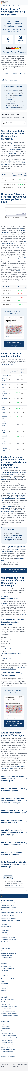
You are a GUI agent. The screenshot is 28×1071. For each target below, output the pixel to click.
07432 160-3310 (6, 658)
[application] (14, 211)
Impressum (16, 1066)
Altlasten (3, 990)
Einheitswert (4, 970)
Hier (7, 106)
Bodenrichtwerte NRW (7, 910)
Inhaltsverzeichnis (9, 80)
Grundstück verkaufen (7, 1002)
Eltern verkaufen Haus (7, 999)
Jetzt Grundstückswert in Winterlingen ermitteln (14, 570)
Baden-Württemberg (12, 5)
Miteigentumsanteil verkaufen (9, 1013)
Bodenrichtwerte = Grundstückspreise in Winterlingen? (13, 811)
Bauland (3, 960)
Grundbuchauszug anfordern (9, 939)
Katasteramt (4, 983)
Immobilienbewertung (7, 1042)
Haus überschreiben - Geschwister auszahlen (13, 1038)
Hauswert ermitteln (6, 1040)
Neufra (4, 384)
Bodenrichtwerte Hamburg (8, 907)
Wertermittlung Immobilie (8, 1056)
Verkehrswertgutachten (7, 1054)
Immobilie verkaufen (6, 1008)
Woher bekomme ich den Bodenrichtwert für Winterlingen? (13, 778)
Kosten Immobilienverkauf (8, 1011)
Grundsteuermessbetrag (7, 968)
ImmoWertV (4, 935)
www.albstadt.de (6, 649)
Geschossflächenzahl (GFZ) (8, 953)
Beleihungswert (5, 1026)
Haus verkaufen (5, 1004)
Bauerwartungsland (6, 951)
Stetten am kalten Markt (4, 393)
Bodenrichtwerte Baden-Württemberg (11, 912)
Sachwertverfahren (6, 1047)
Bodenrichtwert (5, 1028)
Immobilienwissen (6, 926)
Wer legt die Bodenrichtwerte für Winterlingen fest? (13, 789)
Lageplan (3, 988)
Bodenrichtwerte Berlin (7, 905)
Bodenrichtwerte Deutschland (9, 903)
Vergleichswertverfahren (8, 1049)
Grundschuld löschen (7, 942)
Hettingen (5, 398)
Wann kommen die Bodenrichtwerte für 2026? (12, 821)
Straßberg (5, 375)
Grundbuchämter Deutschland (9, 918)
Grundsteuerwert (5, 966)
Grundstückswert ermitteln (8, 1035)
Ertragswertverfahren (7, 1033)
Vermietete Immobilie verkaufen (9, 1015)
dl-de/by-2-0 (13, 885)
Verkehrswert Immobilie (7, 1051)
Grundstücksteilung (6, 957)
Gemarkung (4, 986)
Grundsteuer (4, 975)
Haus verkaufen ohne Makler (9, 1006)
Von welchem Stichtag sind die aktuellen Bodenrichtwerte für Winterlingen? (12, 800)
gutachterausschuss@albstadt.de (11, 653)
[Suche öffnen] (23, 2)
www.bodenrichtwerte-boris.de (14, 887)
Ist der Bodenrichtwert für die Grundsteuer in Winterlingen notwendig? (13, 864)
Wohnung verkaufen (6, 1018)
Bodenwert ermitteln (6, 1031)
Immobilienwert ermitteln (8, 1044)
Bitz (3, 387)
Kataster (3, 981)
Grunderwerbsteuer (6, 973)
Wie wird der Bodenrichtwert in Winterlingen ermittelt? (13, 843)
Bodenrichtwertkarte (6, 955)
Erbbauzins (4, 932)
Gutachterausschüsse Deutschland (10, 920)
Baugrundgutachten (6, 1024)
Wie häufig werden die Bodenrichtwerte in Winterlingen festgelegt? (12, 832)
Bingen (4, 412)
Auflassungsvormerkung (8, 937)
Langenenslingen (4, 443)
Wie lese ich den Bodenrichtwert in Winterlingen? (13, 853)
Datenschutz (16, 1069)
